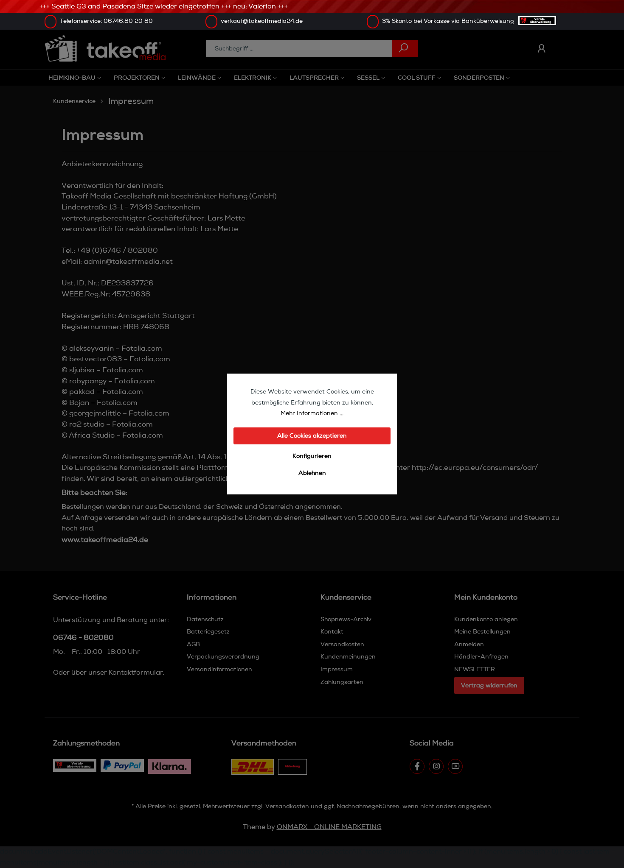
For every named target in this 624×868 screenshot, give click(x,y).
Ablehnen (312, 473)
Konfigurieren (312, 456)
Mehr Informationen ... (312, 413)
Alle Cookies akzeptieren (312, 435)
